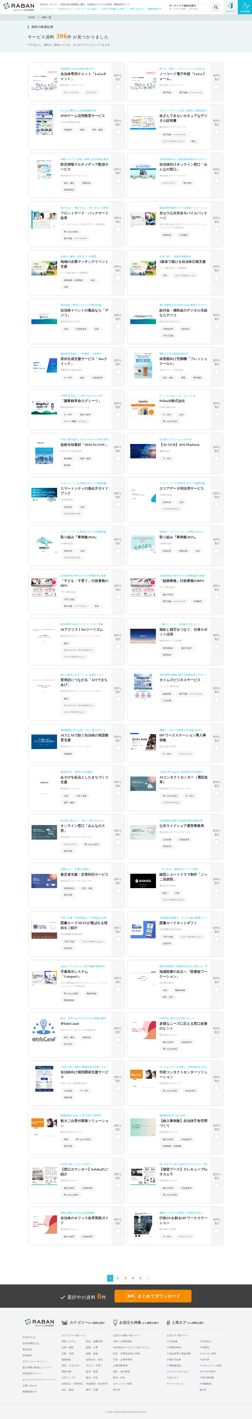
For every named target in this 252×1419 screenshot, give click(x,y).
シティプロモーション (173, 141)
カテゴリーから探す (86, 9)
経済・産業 (92, 1371)
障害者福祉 (168, 648)
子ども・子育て (94, 1365)
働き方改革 (85, 414)
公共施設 (183, 235)
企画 (93, 280)
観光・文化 (92, 1377)
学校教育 (68, 130)
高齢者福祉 (91, 993)
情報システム (69, 1341)
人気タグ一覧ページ (177, 1335)
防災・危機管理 (94, 1341)
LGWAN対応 (208, 1371)
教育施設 (197, 377)
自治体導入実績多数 (180, 1353)
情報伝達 (86, 183)
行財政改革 (81, 329)
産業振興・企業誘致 (73, 280)
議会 (82, 377)
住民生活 (185, 329)
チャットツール (71, 92)
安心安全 (68, 1044)
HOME (31, 17)
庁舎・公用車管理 (122, 1359)
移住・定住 (168, 997)
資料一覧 (46, 17)
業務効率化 (175, 1347)
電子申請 (167, 92)
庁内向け (207, 1341)
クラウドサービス (72, 514)
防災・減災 (69, 183)
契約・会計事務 (121, 1371)
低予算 (205, 1359)
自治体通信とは (30, 1343)
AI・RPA (68, 377)
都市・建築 (97, 130)
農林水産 (66, 1371)
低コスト (174, 1377)
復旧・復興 (85, 458)
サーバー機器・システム (75, 421)
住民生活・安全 (94, 1359)
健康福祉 (66, 1359)
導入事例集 (208, 1377)
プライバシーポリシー (34, 1361)
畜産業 (67, 465)
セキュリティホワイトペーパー (39, 1379)
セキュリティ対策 (122, 1383)
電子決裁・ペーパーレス (190, 92)
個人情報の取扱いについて (36, 1367)
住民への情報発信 (122, 1341)
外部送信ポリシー (32, 1373)
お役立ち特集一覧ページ (126, 1335)
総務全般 (167, 694)
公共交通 (167, 700)
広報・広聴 (68, 1353)
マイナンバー (169, 183)
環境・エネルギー (71, 1365)
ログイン (231, 11)
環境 (82, 130)
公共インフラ (69, 1377)
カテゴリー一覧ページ (74, 1335)
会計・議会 (68, 1389)
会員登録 (245, 11)
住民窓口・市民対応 (72, 1383)
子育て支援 (168, 335)
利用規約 (27, 1355)
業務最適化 (175, 1365)
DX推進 (173, 1341)
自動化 (205, 1347)
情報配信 (207, 1383)
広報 (66, 287)
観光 (193, 141)
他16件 (116, 1389)
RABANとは (64, 9)
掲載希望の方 (155, 9)
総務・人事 (92, 1347)
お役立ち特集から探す (113, 9)
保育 (97, 606)
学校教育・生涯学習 (96, 1383)
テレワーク (91, 92)
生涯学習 (68, 948)
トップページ (47, 9)
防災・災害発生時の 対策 (126, 1353)
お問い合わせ (136, 9)
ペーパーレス (176, 1383)
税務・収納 (92, 1353)
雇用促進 (167, 655)
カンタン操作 (209, 1353)
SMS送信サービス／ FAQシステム (131, 1347)
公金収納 (68, 1091)
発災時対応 (69, 190)
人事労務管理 (120, 1365)
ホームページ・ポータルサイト (78, 650)
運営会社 (27, 1349)
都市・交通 (92, 1389)
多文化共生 (190, 1091)
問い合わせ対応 (71, 232)
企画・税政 (68, 1347)
